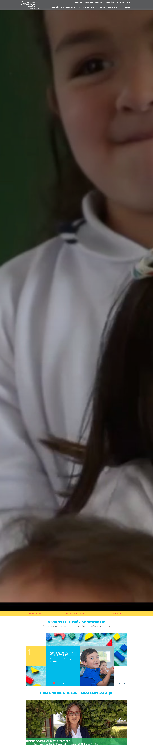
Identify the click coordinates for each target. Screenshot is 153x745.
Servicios (103, 7)
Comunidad (94, 7)
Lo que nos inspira (83, 7)
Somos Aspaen (78, 2)
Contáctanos (120, 2)
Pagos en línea (109, 2)
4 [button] (63, 683)
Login (129, 2)
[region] (76, 659)
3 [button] (60, 683)
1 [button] (53, 683)
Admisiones (98, 2)
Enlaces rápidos (113, 7)
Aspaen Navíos (55, 7)
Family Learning (126, 7)
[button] (119, 683)
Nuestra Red (89, 2)
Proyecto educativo (68, 7)
